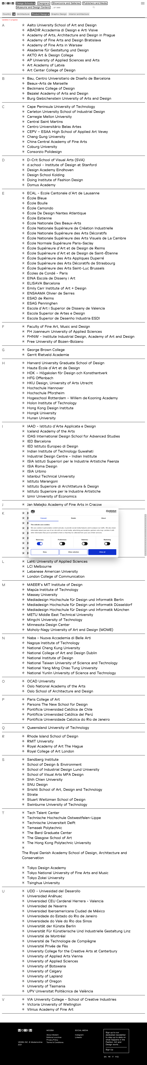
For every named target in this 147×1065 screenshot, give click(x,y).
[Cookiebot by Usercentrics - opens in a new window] (107, 511)
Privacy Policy (52, 1040)
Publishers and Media (95, 3)
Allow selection (73, 552)
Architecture (23, 14)
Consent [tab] (43, 518)
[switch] (62, 543)
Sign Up (109, 1049)
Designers (43, 3)
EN (105, 1057)
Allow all (102, 552)
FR (109, 1057)
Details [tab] (73, 518)
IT (113, 1057)
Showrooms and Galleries (66, 3)
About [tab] (103, 518)
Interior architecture (79, 14)
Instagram (79, 1035)
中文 (117, 1057)
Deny (45, 552)
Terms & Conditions (54, 1042)
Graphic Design (58, 14)
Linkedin (78, 1037)
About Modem (52, 1035)
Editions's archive (53, 1037)
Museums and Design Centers (33, 7)
